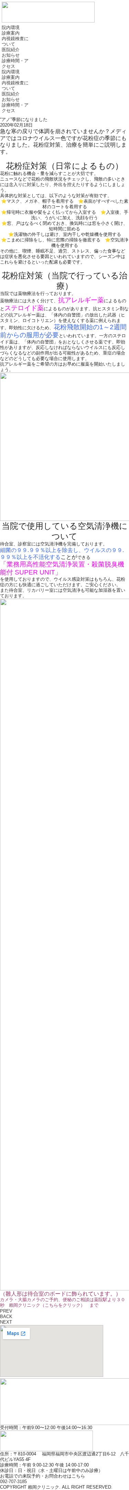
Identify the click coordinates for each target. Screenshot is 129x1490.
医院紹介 (11, 49)
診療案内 (11, 33)
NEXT (6, 1322)
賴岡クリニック (47, 1305)
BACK (6, 1316)
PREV (6, 1311)
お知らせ (11, 55)
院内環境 (11, 27)
